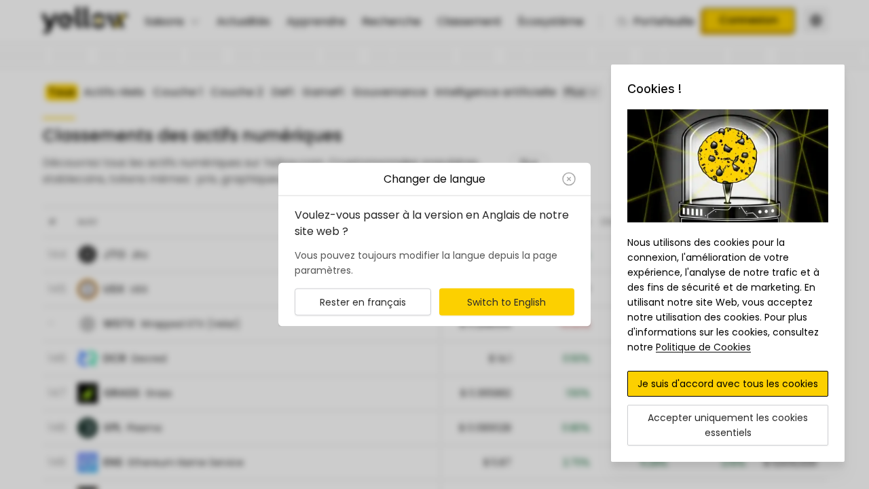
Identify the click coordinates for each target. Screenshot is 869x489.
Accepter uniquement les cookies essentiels (728, 425)
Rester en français (363, 302)
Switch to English (506, 302)
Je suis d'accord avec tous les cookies (727, 384)
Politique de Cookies (703, 347)
